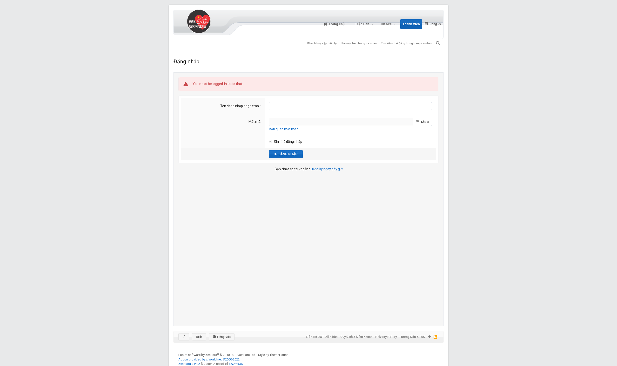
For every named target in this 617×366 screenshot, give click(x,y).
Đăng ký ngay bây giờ (326, 169)
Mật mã (254, 122)
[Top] (429, 336)
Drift (199, 337)
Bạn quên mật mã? (283, 129)
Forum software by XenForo (217, 355)
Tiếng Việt (223, 337)
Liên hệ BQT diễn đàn (321, 337)
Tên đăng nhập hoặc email (240, 106)
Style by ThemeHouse (273, 355)
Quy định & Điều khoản (356, 337)
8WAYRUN (236, 364)
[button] (348, 24)
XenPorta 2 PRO (189, 364)
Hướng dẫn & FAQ (412, 337)
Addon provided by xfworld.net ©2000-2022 (209, 359)
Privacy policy (386, 337)
